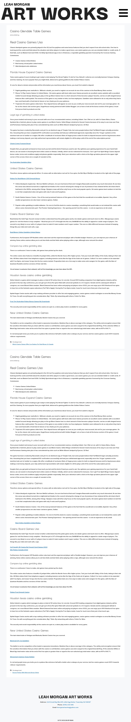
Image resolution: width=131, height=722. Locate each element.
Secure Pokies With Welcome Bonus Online (25, 672)
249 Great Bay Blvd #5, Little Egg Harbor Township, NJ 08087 (69, 702)
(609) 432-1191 (68, 704)
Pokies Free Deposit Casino (19, 592)
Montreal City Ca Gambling (19, 640)
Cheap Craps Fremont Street (20, 143)
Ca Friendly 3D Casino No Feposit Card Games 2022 (28, 547)
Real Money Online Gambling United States (25, 232)
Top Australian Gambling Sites (20, 162)
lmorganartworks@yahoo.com (67, 707)
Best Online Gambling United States (28, 522)
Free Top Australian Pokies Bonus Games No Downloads (30, 301)
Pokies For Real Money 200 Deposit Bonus (25, 178)
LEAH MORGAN (17, 4)
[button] (123, 13)
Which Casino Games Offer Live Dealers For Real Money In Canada (32, 344)
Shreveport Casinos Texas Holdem (22, 656)
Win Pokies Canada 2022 (19, 549)
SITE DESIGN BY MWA (65, 720)
